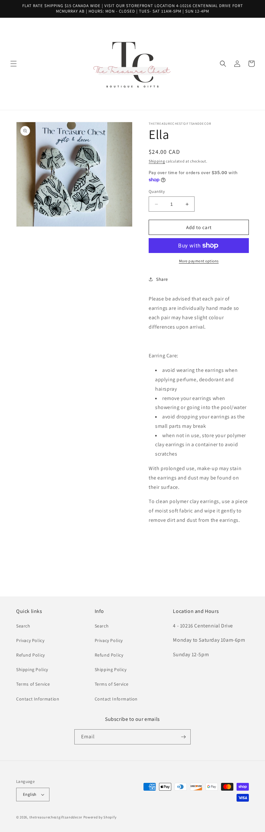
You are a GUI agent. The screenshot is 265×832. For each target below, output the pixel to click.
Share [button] (162, 279)
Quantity (157, 191)
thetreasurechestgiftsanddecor (55, 817)
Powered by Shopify (100, 817)
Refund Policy (30, 655)
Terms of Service (33, 684)
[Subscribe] (183, 736)
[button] (13, 64)
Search (23, 626)
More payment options (199, 260)
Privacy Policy (30, 640)
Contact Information (37, 699)
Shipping (157, 161)
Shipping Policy (32, 669)
